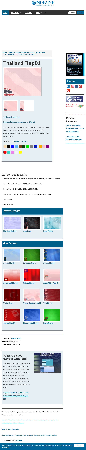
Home (3, 420)
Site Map (9, 423)
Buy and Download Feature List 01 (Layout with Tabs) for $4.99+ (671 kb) (15, 396)
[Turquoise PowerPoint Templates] (8, 152)
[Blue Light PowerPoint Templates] (16, 146)
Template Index (11, 117)
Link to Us (4, 429)
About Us (15, 423)
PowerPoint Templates (24, 420)
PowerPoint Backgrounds (8, 435)
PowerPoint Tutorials (36, 420)
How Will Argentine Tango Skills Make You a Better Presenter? (75, 128)
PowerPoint (8, 420)
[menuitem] (5, 12)
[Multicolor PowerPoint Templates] (36, 146)
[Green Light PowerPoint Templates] (27, 146)
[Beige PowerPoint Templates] (4, 146)
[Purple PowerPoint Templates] (47, 146)
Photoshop (15, 420)
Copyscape (19, 440)
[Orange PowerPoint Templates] (40, 146)
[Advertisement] (43, 32)
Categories (16, 141)
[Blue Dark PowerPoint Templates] (12, 146)
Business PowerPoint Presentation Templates (45, 435)
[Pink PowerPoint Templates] (43, 146)
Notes (46, 420)
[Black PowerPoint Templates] (8, 146)
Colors (24, 141)
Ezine (50, 420)
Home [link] (5, 13)
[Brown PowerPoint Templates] (20, 146)
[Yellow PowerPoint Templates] (20, 152)
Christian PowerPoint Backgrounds (24, 435)
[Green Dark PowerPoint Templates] (23, 146)
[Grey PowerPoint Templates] (31, 146)
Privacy (10, 429)
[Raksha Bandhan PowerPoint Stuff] (75, 106)
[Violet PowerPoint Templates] (12, 152)
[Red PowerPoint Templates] (4, 152)
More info (5, 447)
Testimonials (15, 429)
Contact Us (21, 423)
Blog (43, 420)
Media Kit (55, 420)
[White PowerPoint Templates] (16, 152)
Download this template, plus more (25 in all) (19, 122)
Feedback (4, 423)
